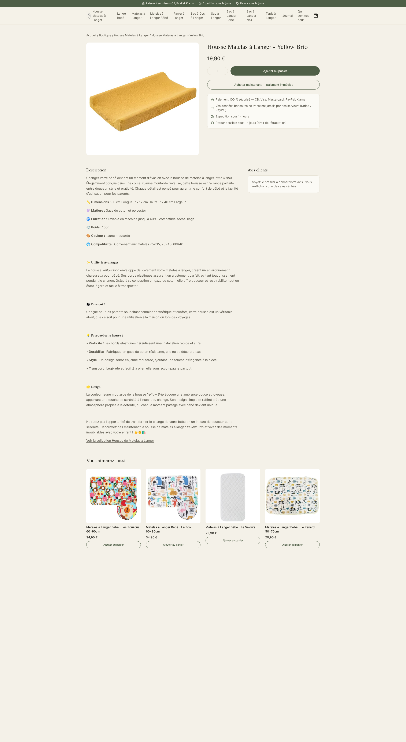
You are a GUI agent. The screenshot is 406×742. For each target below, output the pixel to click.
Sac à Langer (216, 15)
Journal (288, 15)
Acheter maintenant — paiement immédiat (263, 84)
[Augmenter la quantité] (224, 71)
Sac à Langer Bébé (231, 16)
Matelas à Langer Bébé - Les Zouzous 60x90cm (113, 529)
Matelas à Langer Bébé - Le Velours (230, 527)
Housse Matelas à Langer (99, 16)
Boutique (105, 35)
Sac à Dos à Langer (198, 15)
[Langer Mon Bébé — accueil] (89, 15)
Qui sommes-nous (304, 16)
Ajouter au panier (275, 71)
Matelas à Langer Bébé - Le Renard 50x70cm (290, 529)
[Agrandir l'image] (142, 99)
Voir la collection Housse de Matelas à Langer (120, 441)
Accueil (91, 35)
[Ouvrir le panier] (316, 16)
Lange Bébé (121, 15)
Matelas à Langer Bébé (159, 15)
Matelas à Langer (138, 15)
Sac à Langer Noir (251, 16)
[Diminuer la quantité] (211, 71)
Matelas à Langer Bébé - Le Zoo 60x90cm (168, 529)
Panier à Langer (179, 15)
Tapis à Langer (271, 15)
